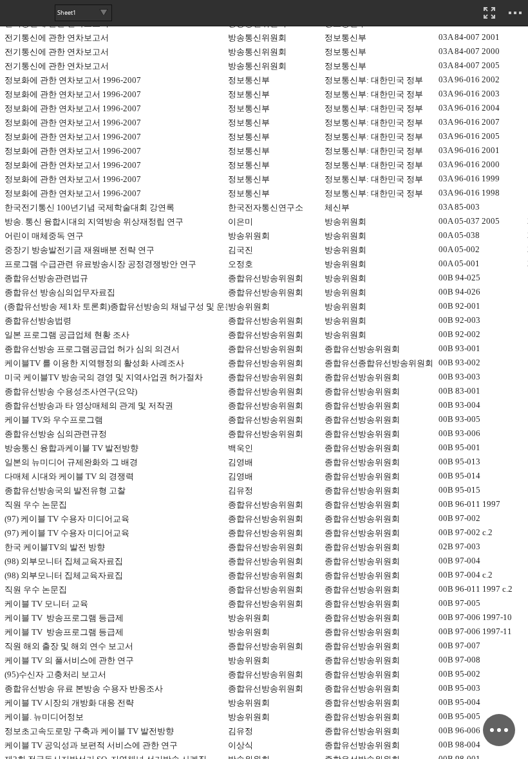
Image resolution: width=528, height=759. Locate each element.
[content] (264, 379)
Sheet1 (66, 12)
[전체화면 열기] (489, 13)
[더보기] (515, 13)
